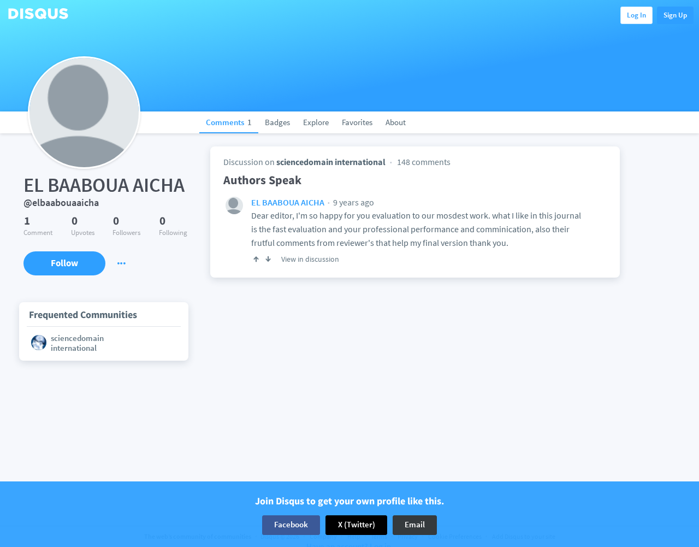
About (396, 122)
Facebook (291, 525)
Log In (636, 15)
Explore (316, 122)
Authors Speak (262, 179)
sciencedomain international (331, 161)
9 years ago (352, 202)
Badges (277, 122)
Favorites (357, 122)
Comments (229, 122)
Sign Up (675, 15)
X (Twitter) (356, 525)
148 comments (424, 161)
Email (415, 525)
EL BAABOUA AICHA (287, 202)
